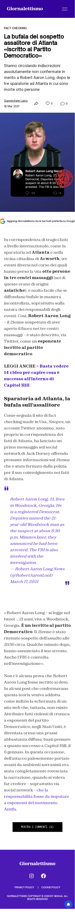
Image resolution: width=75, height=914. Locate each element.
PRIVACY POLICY (25, 887)
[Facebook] (43, 876)
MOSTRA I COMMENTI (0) (37, 827)
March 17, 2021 (24, 581)
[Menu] (64, 9)
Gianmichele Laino (16, 100)
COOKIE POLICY (50, 887)
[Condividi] (36, 103)
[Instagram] (32, 876)
